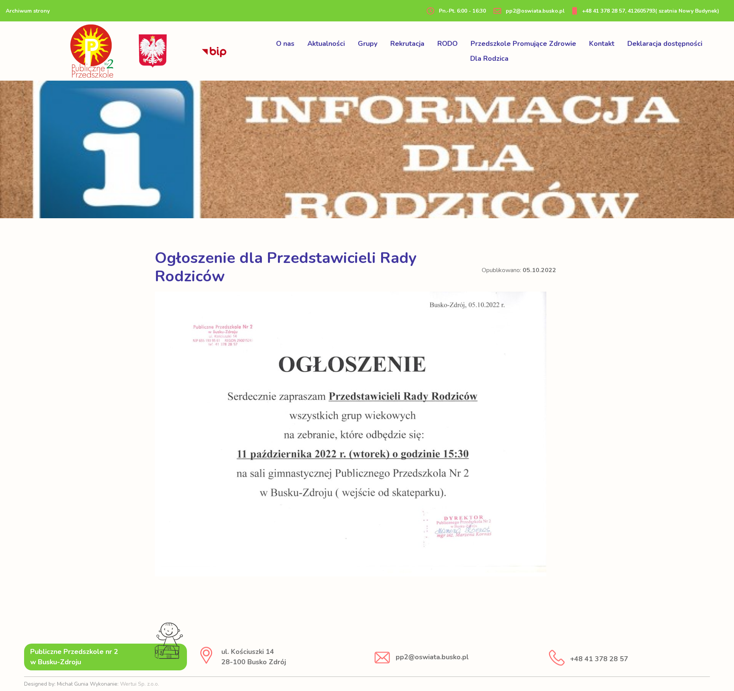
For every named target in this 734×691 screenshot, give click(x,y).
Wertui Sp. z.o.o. (139, 684)
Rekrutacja (407, 43)
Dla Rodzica (489, 58)
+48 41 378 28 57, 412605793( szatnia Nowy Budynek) (649, 11)
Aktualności (326, 43)
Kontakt (601, 43)
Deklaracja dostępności (664, 43)
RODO (447, 43)
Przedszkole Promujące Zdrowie (523, 43)
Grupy (367, 43)
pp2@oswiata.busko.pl (534, 11)
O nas (285, 43)
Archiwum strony (28, 11)
